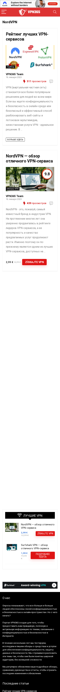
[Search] (55, 12)
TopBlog (10, 67)
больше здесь (15, 139)
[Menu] (4, 12)
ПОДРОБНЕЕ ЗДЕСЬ (43, 555)
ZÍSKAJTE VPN (34, 262)
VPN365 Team (14, 74)
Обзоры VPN (12, 189)
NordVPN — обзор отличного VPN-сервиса (29, 158)
